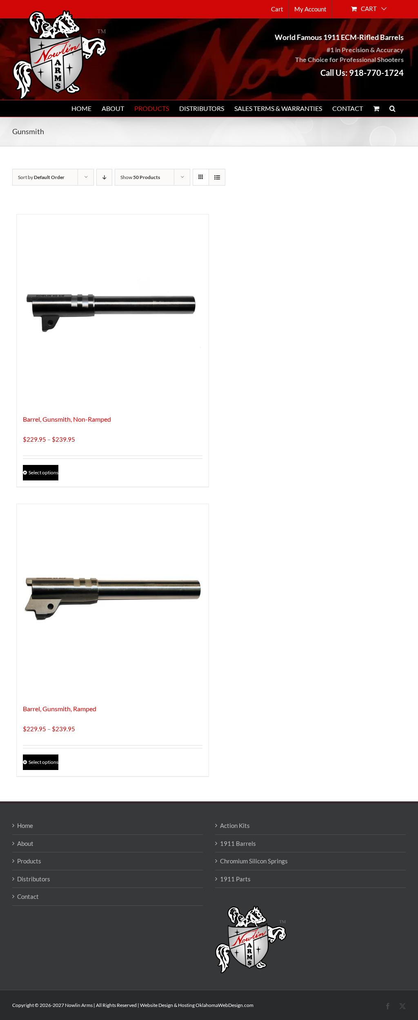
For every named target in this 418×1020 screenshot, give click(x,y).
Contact (28, 896)
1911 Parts (235, 879)
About (25, 843)
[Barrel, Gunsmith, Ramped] (113, 600)
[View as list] (217, 177)
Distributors (33, 879)
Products (29, 861)
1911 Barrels (238, 843)
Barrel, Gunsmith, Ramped (59, 708)
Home (25, 825)
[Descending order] (104, 177)
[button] (392, 108)
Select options (43, 472)
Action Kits (235, 825)
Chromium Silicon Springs (254, 861)
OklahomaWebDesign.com (224, 1005)
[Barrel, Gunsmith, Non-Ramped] (113, 310)
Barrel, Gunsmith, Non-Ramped (67, 419)
